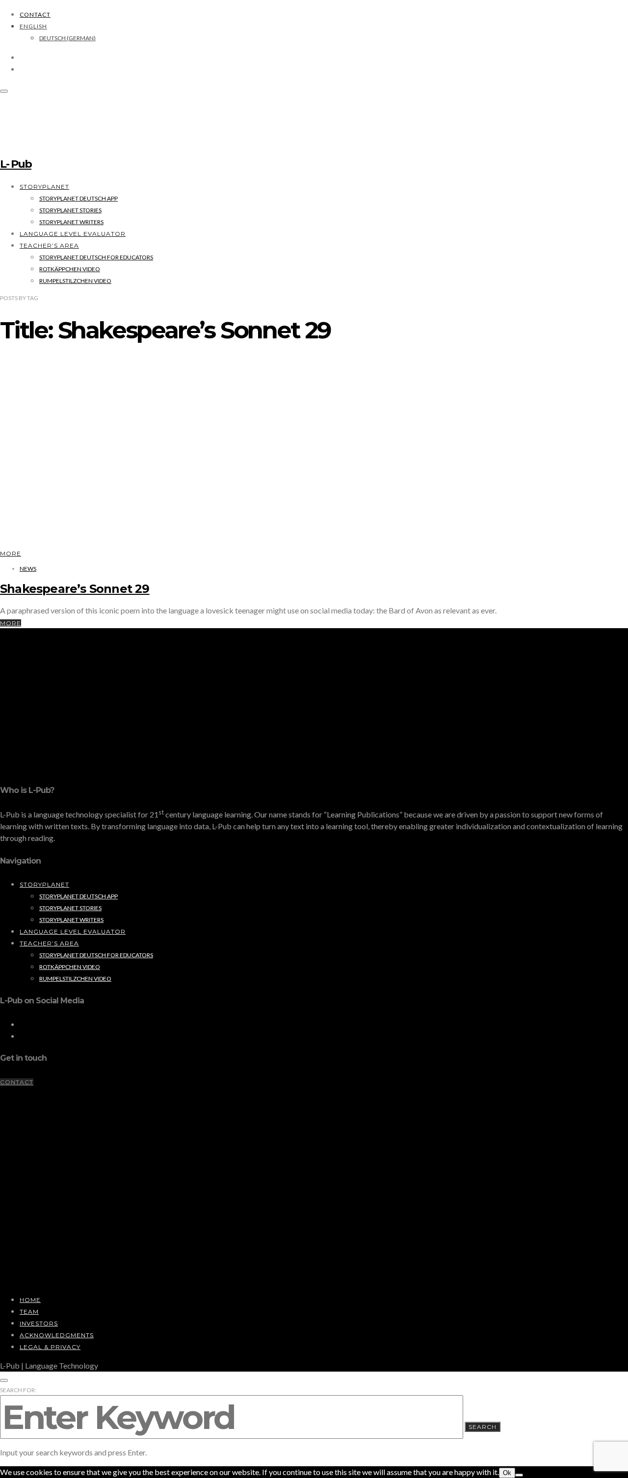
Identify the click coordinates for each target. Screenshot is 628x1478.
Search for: (18, 1390)
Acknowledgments (57, 1335)
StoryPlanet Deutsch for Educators (96, 257)
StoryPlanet (44, 186)
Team (29, 1311)
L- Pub (15, 164)
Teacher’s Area (49, 245)
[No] (519, 1475)
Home (30, 1299)
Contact (35, 14)
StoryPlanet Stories (70, 210)
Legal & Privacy (50, 1347)
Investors (39, 1323)
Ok (507, 1473)
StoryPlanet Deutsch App (78, 198)
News (28, 568)
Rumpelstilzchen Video (75, 280)
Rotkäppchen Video (69, 269)
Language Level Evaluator (73, 233)
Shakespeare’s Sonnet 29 (75, 589)
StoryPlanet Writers (71, 222)
